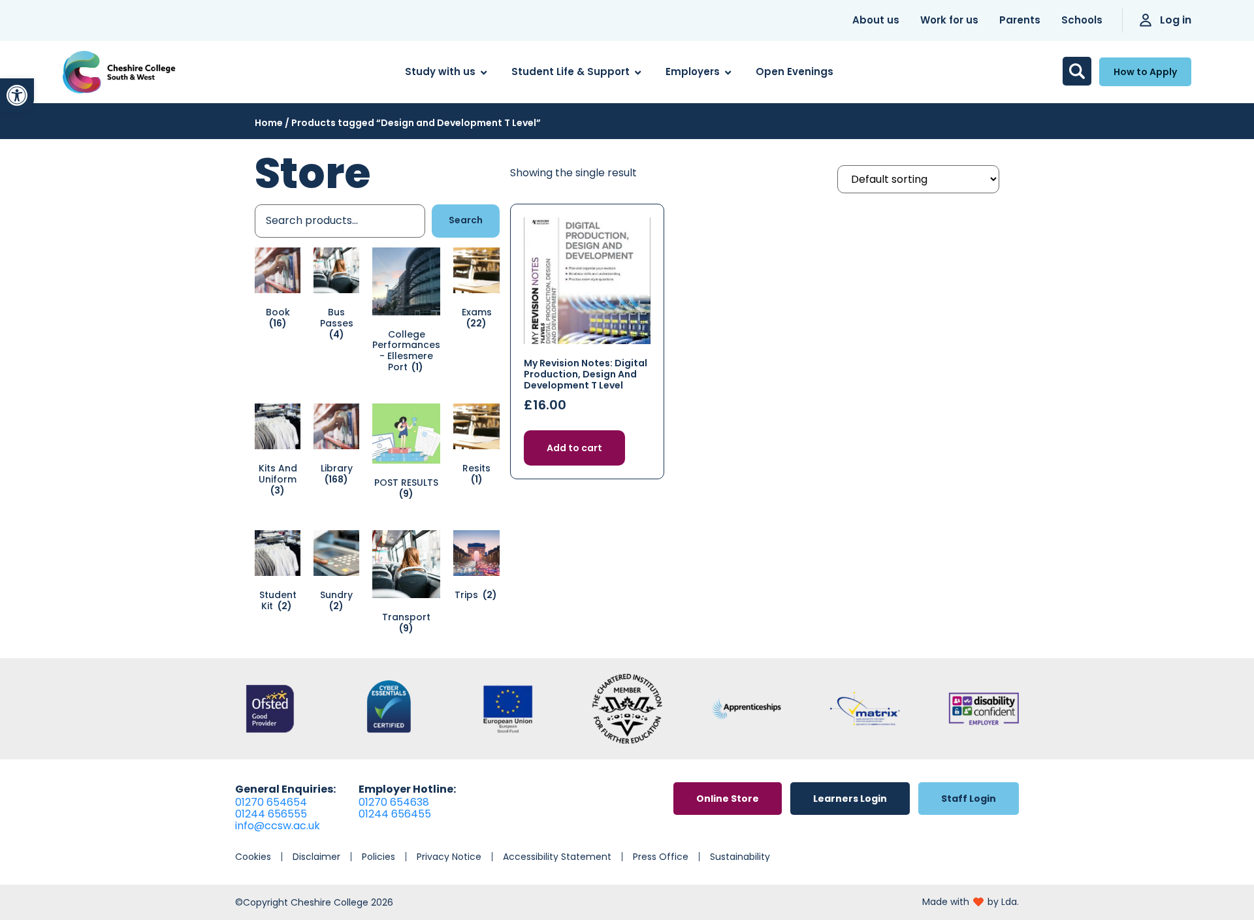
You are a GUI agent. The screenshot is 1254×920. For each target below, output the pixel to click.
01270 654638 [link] (394, 802)
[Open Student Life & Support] (638, 72)
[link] (17, 95)
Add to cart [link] (574, 447)
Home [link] (269, 122)
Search (466, 220)
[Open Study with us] (484, 72)
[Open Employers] (728, 72)
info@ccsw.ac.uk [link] (277, 825)
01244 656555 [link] (271, 813)
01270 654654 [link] (271, 802)
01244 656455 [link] (395, 813)
